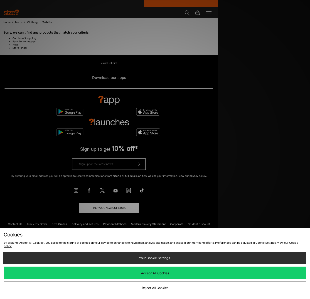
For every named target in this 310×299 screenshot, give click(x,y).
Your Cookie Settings (154, 258)
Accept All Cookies (155, 273)
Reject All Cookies (155, 288)
